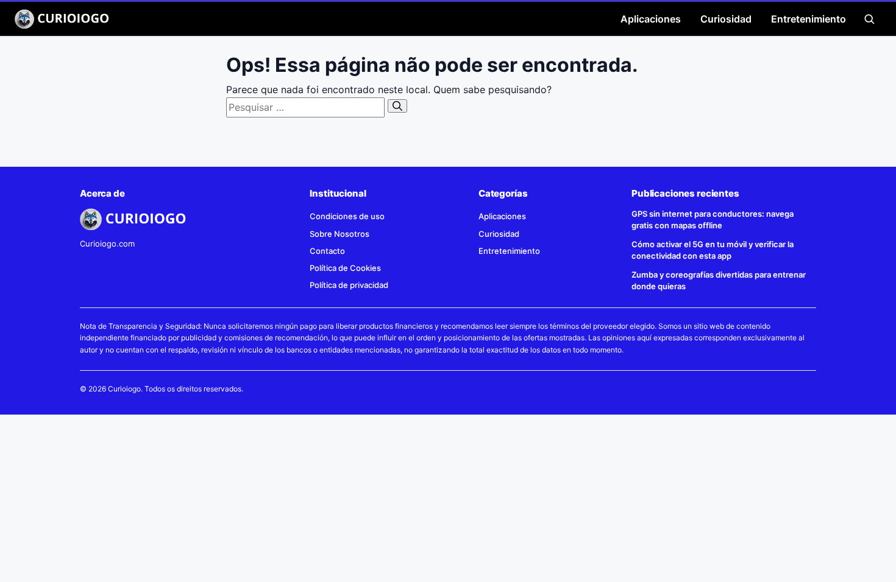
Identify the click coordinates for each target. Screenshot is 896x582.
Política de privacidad (349, 285)
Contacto (327, 251)
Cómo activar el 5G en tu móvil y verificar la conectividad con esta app (712, 250)
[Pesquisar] (397, 106)
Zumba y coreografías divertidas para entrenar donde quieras (718, 280)
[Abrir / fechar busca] (869, 19)
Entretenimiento (808, 19)
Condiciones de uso (347, 216)
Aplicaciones (650, 19)
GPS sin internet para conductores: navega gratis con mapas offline (712, 219)
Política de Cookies (345, 268)
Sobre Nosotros (339, 234)
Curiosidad (726, 19)
